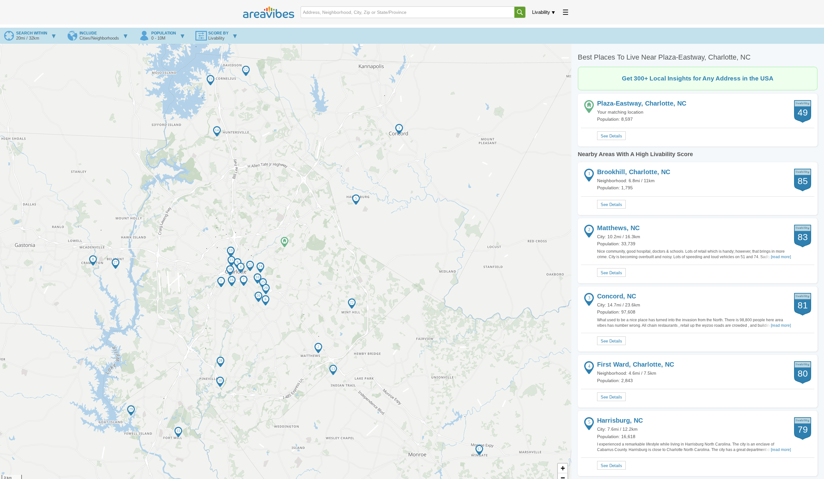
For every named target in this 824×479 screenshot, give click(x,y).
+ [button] (563, 468)
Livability (541, 12)
